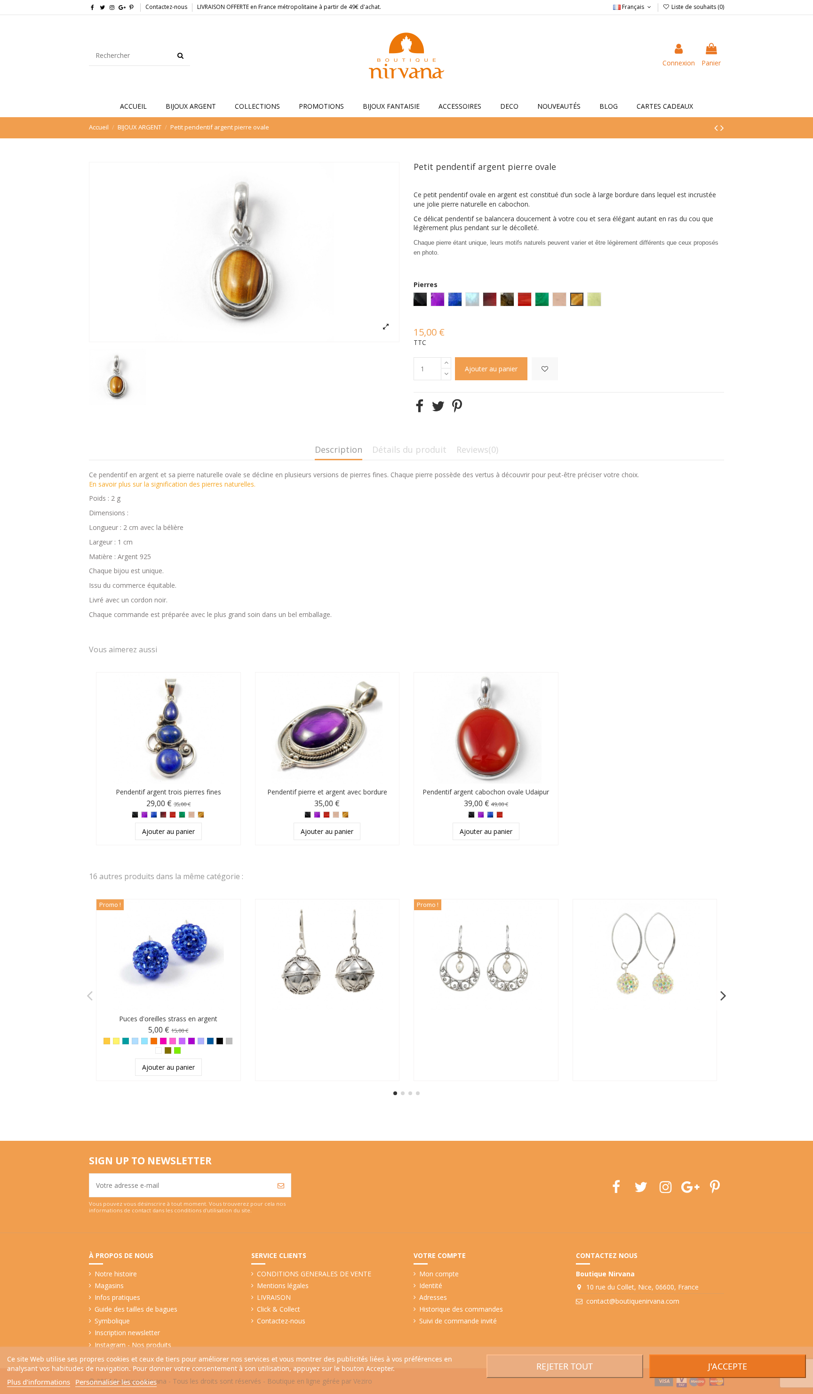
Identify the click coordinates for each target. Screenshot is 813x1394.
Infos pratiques (117, 1297)
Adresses (433, 1297)
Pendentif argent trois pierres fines (168, 791)
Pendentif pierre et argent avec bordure (327, 791)
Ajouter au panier (491, 368)
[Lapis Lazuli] (154, 814)
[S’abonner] (281, 1185)
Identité (430, 1285)
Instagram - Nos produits (133, 1344)
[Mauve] (182, 1041)
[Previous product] (717, 127)
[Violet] (191, 1041)
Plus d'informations (38, 1381)
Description (338, 450)
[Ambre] (107, 1041)
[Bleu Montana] (210, 1041)
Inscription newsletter (127, 1332)
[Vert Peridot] (177, 1050)
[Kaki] (168, 1050)
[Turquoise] (144, 1041)
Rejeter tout (564, 1366)
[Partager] (419, 406)
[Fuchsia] (163, 1041)
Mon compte (439, 1273)
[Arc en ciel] (158, 1050)
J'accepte (727, 1366)
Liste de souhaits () (697, 7)
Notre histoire (116, 1273)
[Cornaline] (172, 814)
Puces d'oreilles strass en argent (168, 1018)
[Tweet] (438, 406)
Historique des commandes (461, 1309)
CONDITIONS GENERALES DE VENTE (314, 1273)
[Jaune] (116, 1041)
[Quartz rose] (191, 814)
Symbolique (112, 1320)
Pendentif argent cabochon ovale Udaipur (485, 791)
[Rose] (172, 1041)
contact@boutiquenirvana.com (632, 1301)
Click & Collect (278, 1309)
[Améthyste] (144, 814)
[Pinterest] (457, 406)
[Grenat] (163, 814)
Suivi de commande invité (458, 1320)
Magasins (109, 1285)
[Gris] (229, 1041)
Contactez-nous (166, 7)
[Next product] (722, 127)
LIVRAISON (274, 1297)
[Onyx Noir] (135, 814)
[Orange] (154, 1041)
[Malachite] (182, 814)
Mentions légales (283, 1285)
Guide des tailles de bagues (136, 1309)
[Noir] (219, 1041)
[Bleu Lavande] (201, 1041)
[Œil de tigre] (201, 814)
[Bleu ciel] (135, 1041)
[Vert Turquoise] (125, 1041)
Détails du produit (409, 450)
